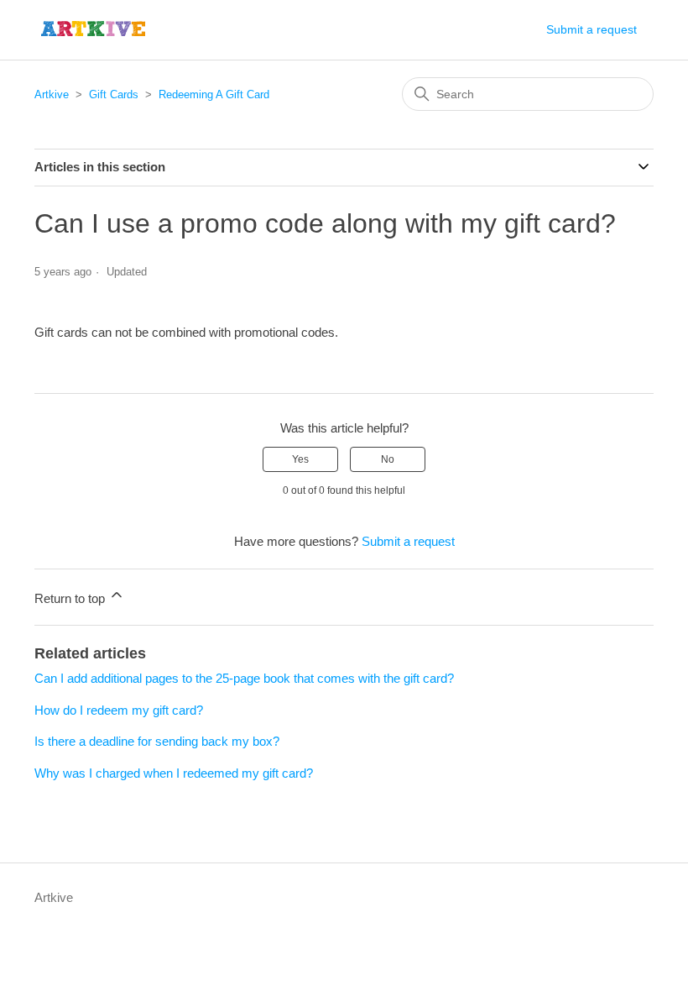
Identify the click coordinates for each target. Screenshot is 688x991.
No (387, 459)
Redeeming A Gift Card (214, 94)
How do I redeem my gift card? (118, 710)
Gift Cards (113, 94)
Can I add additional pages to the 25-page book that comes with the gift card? (244, 678)
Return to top (71, 598)
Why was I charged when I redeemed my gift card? (173, 773)
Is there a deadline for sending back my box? (156, 741)
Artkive (51, 94)
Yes (300, 459)
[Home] (93, 29)
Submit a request (591, 29)
